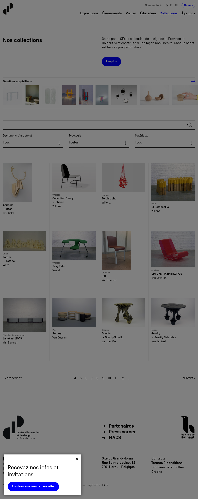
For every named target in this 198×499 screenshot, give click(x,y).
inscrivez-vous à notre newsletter (33, 486)
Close (76, 458)
